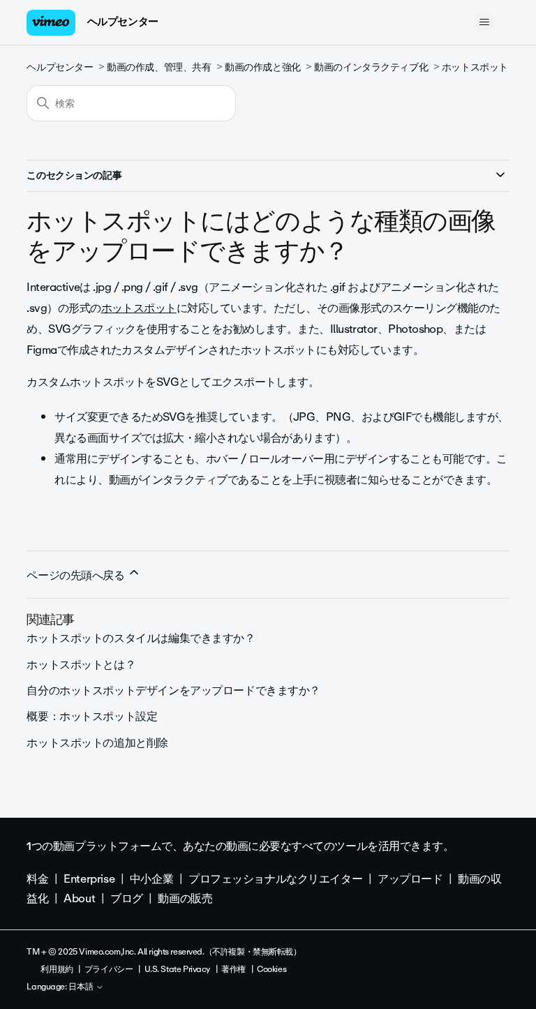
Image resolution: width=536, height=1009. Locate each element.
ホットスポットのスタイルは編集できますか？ (141, 638)
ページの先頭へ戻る (77, 575)
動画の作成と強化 (263, 67)
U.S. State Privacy (177, 969)
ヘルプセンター (122, 21)
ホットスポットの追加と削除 (97, 742)
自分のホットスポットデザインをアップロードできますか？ (173, 690)
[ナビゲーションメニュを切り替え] (484, 22)
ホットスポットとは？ (81, 664)
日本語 (82, 987)
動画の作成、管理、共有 (159, 67)
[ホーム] (51, 23)
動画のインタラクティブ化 (371, 67)
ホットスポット (475, 67)
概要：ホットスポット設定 (92, 716)
